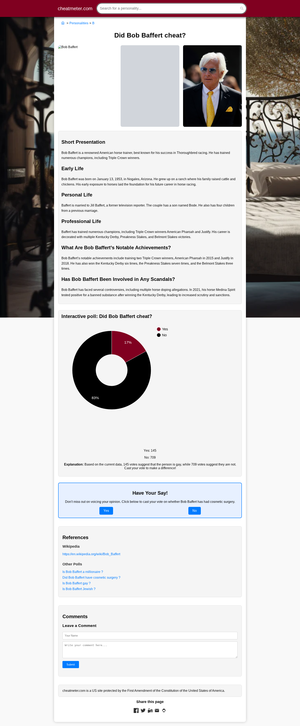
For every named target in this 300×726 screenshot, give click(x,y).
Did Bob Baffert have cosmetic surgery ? (91, 577)
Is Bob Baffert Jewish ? (79, 589)
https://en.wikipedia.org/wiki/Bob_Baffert (91, 554)
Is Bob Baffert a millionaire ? (82, 572)
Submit (71, 664)
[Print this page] (163, 711)
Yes (106, 510)
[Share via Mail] (156, 711)
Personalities (78, 23)
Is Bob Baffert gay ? (76, 583)
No (194, 510)
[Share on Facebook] (136, 711)
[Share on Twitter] (143, 711)
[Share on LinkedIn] (150, 711)
